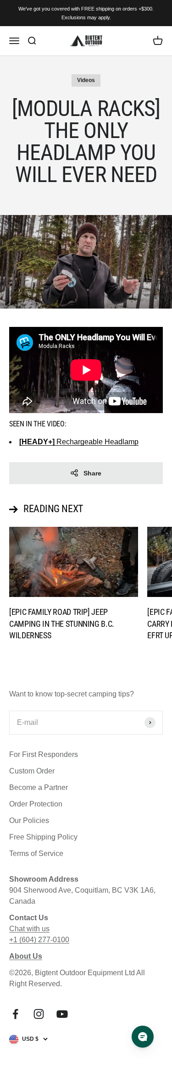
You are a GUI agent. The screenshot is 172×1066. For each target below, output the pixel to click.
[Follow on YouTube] (62, 1014)
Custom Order (32, 771)
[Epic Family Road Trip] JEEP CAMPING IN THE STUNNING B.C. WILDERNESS (61, 623)
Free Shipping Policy (43, 837)
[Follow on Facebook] (15, 1014)
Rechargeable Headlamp (79, 442)
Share (92, 473)
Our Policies (29, 820)
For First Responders (43, 754)
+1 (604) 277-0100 (39, 940)
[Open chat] (143, 1037)
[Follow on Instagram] (39, 1014)
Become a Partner (38, 787)
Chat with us (29, 929)
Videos (86, 80)
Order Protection (35, 804)
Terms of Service (36, 853)
